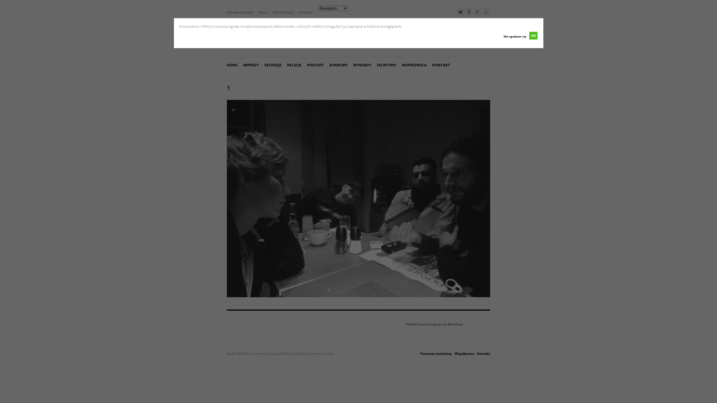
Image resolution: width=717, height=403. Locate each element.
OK (533, 35)
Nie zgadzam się (515, 36)
